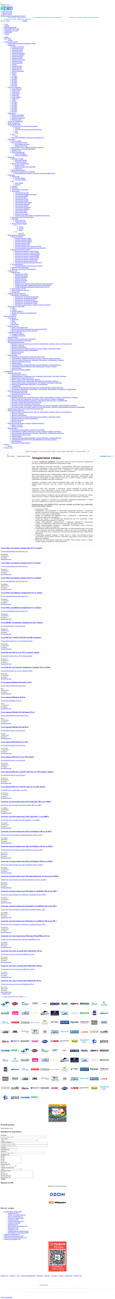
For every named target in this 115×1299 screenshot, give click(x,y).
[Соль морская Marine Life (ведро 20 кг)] (13, 685)
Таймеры (14, 186)
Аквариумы (11, 45)
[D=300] (11, 1158)
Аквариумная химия (14, 124)
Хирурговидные (17, 368)
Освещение (11, 175)
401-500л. (14, 81)
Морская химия (12, 337)
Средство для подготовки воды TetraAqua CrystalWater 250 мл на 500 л (29, 921)
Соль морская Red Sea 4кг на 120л (14, 742)
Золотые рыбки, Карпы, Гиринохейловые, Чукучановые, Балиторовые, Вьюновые (37, 382)
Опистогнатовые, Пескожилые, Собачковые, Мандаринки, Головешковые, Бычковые (38, 360)
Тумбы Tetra (15, 95)
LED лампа (15, 219)
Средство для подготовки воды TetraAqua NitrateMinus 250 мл (25, 936)
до (1, 1145)
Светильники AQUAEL (22, 204)
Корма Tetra (18, 168)
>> (26, 996)
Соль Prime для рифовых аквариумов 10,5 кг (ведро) (21, 593)
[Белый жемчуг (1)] (17, 1175)
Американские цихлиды (19, 374)
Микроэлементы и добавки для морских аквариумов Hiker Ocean (35, 173)
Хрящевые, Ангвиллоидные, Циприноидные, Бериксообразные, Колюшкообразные (37, 387)
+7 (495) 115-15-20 (6, 11)
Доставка (54, 1275)
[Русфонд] (57, 1271)
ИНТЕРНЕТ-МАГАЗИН (11, 29)
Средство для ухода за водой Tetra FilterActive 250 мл (21, 951)
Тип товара (4, 1138)
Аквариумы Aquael (17, 48)
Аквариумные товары (11, 42)
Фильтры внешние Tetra (22, 244)
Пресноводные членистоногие (21, 394)
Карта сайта (69, 1275)
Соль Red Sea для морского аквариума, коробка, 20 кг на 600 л (26, 667)
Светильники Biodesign (22, 209)
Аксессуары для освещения (20, 189)
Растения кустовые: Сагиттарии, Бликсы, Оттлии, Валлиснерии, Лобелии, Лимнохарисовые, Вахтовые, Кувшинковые (48, 407)
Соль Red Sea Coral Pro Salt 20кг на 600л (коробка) (21, 637)
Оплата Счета (8, 447)
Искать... (3, 21)
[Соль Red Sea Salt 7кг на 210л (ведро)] (13, 626)
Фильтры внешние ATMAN (23, 240)
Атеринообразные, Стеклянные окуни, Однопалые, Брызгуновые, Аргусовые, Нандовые (39, 376)
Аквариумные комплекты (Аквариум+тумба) (22, 43)
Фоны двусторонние (21, 155)
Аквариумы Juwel (17, 61)
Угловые (14, 64)
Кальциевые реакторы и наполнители (19, 340)
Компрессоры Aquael (21, 275)
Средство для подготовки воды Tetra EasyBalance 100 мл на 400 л (26, 831)
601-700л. (14, 84)
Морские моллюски (18, 352)
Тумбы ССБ (15, 98)
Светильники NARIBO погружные (26, 194)
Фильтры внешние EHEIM (23, 241)
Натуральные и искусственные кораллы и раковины (28, 147)
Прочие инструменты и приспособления (24, 313)
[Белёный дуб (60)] (17, 1177)
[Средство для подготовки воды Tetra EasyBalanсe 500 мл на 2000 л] (22, 865)
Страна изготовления (7, 1167)
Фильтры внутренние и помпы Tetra (26, 261)
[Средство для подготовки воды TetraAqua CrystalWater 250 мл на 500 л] (23, 924)
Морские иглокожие (18, 345)
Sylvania (21, 228)
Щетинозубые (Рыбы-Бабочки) (21, 369)
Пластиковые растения (22, 144)
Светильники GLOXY (22, 193)
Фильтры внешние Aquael (23, 238)
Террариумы (12, 113)
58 (20, 996)
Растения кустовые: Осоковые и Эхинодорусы (26, 404)
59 (22, 996)
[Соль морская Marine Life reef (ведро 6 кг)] (14, 551)
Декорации (11, 139)
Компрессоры (16, 272)
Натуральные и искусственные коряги (23, 149)
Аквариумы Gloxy (17, 51)
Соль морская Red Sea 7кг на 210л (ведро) (17, 757)
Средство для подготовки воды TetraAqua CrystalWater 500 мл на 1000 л (29, 891)
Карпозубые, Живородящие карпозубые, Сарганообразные (30, 384)
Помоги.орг (4, 1275)
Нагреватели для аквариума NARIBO (26, 301)
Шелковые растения (21, 145)
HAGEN (17, 184)
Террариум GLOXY (18, 116)
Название (4, 1135)
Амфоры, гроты (16, 150)
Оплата (6, 444)
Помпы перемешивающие (19, 327)
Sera (16, 131)
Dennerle (17, 128)
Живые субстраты (17, 425)
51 (7, 996)
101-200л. (14, 76)
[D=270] (11, 1156)
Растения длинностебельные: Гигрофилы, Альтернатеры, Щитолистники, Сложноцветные (39, 400)
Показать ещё (6, 993)
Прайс (10, 446)
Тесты (13, 134)
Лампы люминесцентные (19, 223)
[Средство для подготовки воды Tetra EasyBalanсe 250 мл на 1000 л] (22, 850)
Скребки (14, 314)
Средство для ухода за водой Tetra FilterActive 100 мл (21, 966)
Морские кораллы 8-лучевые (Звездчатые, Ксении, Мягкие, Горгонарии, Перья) (36, 348)
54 (12, 996)
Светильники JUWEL (21, 201)
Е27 (13, 181)
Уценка (10, 40)
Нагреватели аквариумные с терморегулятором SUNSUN (32, 305)
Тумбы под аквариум (14, 87)
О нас (6, 24)
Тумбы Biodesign (17, 89)
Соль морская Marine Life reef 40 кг (15, 727)
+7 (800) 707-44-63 (6, 6)
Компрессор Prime (20, 279)
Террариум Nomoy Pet (18, 118)
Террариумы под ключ (18, 59)
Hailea (20, 230)
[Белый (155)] (17, 1174)
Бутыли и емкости (17, 311)
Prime (13, 321)
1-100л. (14, 74)
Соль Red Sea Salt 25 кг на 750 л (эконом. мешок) (20, 652)
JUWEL (21, 227)
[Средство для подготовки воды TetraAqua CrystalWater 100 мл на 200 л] (23, 909)
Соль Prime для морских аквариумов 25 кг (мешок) (21, 578)
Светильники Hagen (21, 210)
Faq (18, 1275)
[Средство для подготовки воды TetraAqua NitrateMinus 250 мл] (20, 939)
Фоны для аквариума (18, 152)
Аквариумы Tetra (17, 66)
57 (18, 996)
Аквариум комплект (18, 46)
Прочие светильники (21, 214)
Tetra (16, 132)
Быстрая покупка (6, 559)
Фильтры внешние (17, 236)
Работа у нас (78, 1275)
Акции (6, 37)
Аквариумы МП (16, 68)
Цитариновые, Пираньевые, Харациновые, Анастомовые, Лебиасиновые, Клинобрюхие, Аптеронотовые (44, 389)
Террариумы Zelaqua (18, 115)
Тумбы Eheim (16, 94)
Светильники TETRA (21, 199)
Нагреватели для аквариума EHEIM (26, 298)
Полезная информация (28, 1275)
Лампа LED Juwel (20, 222)
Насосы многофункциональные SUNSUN (24, 331)
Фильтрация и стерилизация (16, 235)
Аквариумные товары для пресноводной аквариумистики (26, 408)
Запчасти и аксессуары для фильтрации (24, 269)
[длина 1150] (11, 1162)
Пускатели (15, 188)
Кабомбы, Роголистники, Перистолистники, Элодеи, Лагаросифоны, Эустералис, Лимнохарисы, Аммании (45, 397)
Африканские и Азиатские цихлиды (23, 378)
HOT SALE (7, 38)
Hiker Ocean (15, 324)
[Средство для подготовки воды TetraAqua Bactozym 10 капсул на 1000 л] (23, 879)
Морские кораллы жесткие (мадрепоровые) (25, 350)
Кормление (11, 157)
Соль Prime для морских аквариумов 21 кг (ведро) (21, 563)
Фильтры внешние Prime (22, 243)
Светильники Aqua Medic (23, 207)
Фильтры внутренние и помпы (21, 249)
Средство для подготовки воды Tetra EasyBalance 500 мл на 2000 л (27, 861)
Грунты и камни (16, 141)
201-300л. (14, 77)
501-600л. (14, 82)
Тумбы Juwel (15, 92)
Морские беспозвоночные (16, 342)
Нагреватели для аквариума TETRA (26, 303)
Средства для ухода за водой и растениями (25, 126)
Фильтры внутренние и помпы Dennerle (27, 254)
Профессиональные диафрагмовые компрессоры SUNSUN (33, 285)
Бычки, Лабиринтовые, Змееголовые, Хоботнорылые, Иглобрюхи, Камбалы (35, 381)
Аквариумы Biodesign (18, 53)
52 (9, 996)
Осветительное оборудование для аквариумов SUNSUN (32, 215)
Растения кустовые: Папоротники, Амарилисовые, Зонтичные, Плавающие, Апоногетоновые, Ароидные (44, 405)
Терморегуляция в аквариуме (17, 293)
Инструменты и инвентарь (16, 306)
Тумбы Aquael (16, 90)
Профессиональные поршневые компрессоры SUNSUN (32, 287)
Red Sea (14, 322)
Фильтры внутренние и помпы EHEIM (27, 256)
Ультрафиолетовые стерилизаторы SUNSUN (28, 266)
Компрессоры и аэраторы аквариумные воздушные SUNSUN (34, 283)
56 (17, 996)
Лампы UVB (15, 176)
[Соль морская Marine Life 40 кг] (11, 700)
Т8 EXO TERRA (20, 178)
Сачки (13, 308)
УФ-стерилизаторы (17, 264)
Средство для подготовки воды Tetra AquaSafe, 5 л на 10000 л (25, 816)
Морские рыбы (12, 355)
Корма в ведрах (20, 165)
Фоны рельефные (20, 154)
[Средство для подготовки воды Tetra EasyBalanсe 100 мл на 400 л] (21, 835)
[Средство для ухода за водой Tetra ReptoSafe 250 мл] (17, 984)
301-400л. (14, 79)
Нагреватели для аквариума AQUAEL (27, 296)
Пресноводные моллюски (19, 392)
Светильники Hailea (21, 212)
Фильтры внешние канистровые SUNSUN (28, 246)
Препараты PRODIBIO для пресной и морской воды (28, 137)
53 (10, 996)
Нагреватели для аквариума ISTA (25, 300)
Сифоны (14, 309)
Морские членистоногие (19, 347)
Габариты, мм (5, 1155)
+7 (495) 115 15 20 (43, 1285)
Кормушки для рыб (17, 158)
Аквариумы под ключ (11, 30)
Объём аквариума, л (7, 1142)
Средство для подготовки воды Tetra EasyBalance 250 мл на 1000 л (27, 846)
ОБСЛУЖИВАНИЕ (10, 27)
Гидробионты (8, 371)
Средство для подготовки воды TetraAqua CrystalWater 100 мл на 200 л (29, 906)
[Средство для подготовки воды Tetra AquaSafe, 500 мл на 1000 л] (21, 805)
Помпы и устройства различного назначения (21, 339)
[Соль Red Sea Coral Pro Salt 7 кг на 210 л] (14, 790)
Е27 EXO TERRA (20, 180)
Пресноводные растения (15, 395)
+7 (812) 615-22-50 (6, 12)
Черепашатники (16, 119)
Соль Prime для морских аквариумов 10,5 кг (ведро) (21, 548)
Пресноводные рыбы (14, 373)
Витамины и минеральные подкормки (23, 171)
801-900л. (14, 85)
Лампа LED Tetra (20, 220)
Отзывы (6, 34)
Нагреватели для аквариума (20, 295)
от (1, 1144)
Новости (12, 1275)
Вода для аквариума (14, 123)
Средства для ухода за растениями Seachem (28, 129)
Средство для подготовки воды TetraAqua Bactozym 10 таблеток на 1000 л (30, 876)
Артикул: (3, 1151)
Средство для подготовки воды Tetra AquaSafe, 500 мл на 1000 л (26, 802)
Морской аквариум (10, 316)
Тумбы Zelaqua (16, 97)
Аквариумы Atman (17, 50)
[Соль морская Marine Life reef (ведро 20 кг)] (15, 715)
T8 (16, 232)
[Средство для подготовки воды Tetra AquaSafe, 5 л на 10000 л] (20, 820)
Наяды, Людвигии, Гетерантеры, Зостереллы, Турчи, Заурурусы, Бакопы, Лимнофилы (38, 399)
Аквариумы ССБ (17, 69)
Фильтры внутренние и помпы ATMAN (27, 253)
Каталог (47, 1275)
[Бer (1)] (17, 1172)
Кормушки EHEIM (21, 160)
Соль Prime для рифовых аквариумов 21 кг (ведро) (21, 608)
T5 (16, 225)
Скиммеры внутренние (19, 335)
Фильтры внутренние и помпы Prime (26, 259)
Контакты (40, 1275)
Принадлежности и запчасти (20, 290)
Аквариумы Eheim (17, 56)
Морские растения (17, 426)
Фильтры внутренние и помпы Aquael (27, 251)
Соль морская (12, 318)
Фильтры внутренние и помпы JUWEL (27, 257)
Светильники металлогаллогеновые (23, 217)
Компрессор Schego (21, 280)
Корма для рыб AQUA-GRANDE (25, 167)
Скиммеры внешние (18, 334)
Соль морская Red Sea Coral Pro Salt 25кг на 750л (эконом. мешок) (27, 772)
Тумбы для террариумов (15, 121)
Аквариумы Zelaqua (18, 71)
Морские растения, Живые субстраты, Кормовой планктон (26, 423)
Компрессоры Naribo (21, 274)
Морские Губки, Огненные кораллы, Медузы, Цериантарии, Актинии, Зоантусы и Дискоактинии (42, 344)
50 (5, 996)
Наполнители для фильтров (20, 267)
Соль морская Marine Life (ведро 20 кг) (16, 682)
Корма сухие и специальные (20, 163)
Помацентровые (16, 363)
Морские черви (16, 353)
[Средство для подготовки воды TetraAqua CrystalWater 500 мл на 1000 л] (23, 894)
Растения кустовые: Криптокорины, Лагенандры (27, 402)
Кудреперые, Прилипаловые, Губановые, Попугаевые (28, 357)
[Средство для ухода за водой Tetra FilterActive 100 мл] (18, 969)
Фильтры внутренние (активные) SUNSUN (28, 262)
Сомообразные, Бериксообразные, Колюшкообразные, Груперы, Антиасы (34, 366)
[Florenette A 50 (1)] (17, 1171)
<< (2, 996)
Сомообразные (16, 386)
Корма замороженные (18, 170)
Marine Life (15, 319)
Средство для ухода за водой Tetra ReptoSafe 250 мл (21, 981)
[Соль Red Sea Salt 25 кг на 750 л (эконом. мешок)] (16, 641)
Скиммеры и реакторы (15, 332)
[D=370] (11, 1159)
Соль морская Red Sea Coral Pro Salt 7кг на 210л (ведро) (23, 787)
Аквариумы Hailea (17, 58)
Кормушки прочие (20, 162)
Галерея (6, 26)
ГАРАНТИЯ (8, 32)
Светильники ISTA (21, 197)
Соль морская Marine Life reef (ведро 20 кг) (18, 712)
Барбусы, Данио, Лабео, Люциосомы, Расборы (26, 379)
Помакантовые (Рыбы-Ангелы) (21, 361)
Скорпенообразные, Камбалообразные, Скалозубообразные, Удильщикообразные (36, 365)
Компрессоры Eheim (21, 277)
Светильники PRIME (21, 196)
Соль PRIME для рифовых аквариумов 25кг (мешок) (22, 622)
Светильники (16, 191)
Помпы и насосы (13, 326)
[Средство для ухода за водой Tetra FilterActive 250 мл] (18, 954)
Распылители (16, 292)
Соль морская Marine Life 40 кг (13, 697)
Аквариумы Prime (17, 63)
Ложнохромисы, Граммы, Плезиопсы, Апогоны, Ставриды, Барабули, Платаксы (36, 358)
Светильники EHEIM (21, 206)
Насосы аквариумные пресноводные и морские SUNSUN (29, 329)
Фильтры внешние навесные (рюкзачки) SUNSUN (30, 248)
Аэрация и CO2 (13, 270)
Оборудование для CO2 (19, 288)
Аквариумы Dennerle (18, 55)
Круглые (14, 72)
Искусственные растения (19, 142)
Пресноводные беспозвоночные (18, 391)
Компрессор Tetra (20, 282)
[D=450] (11, 1161)
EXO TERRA (19, 183)
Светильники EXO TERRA (23, 202)
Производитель (5, 1164)
